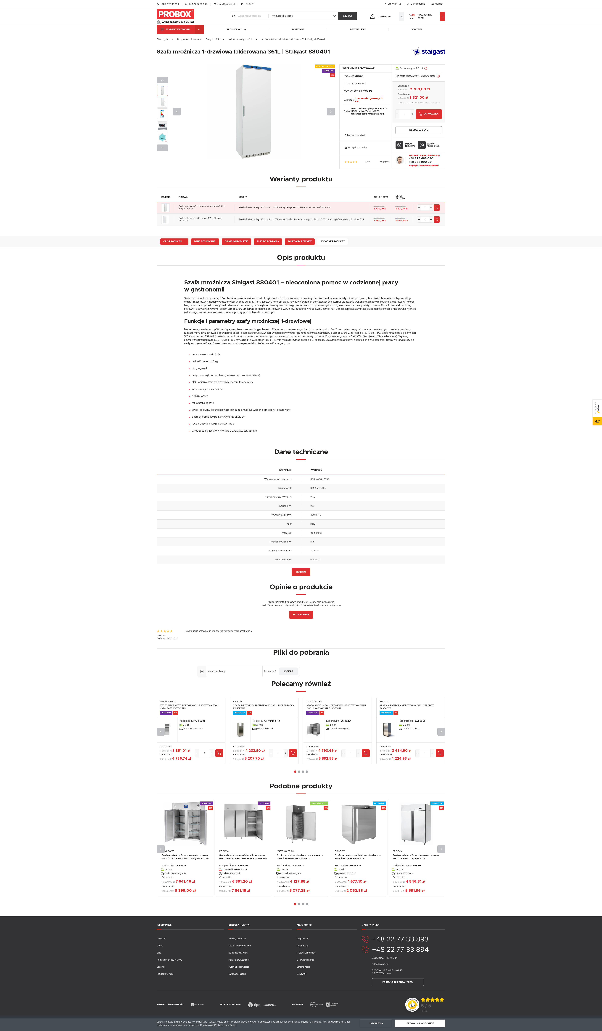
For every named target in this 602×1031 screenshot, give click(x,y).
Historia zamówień (306, 953)
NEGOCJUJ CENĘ (418, 130)
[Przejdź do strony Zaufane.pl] (412, 1005)
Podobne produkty (332, 241)
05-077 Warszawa (381, 973)
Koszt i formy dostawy (239, 946)
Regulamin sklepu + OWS (169, 960)
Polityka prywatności (238, 960)
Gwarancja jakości (237, 974)
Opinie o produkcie (236, 241)
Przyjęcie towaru (165, 974)
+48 (421, 158)
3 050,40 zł (401, 221)
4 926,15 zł (400, 218)
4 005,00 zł (379, 218)
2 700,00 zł (380, 209)
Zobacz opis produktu (355, 135)
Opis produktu (172, 241)
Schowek (301, 974)
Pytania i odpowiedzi (238, 967)
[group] (432, 1004)
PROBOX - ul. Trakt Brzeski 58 (387, 970)
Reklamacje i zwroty (238, 953)
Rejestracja (302, 946)
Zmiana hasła (303, 967)
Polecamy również (300, 241)
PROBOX (237, 701)
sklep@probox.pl (380, 964)
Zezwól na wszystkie (420, 1023)
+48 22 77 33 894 (400, 949)
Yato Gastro (167, 701)
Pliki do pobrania (268, 241)
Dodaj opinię (384, 162)
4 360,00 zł (379, 207)
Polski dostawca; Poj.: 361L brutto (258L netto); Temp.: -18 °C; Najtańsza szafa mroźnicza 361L (285, 207)
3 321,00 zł (401, 209)
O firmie (161, 939)
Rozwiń (301, 572)
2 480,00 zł (380, 221)
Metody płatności (237, 939)
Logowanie (302, 939)
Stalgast (359, 76)
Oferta (160, 946)
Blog (159, 953)
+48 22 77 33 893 (400, 939)
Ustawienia (376, 1023)
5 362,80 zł (400, 207)
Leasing (160, 967)
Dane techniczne (204, 241)
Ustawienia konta (305, 960)
